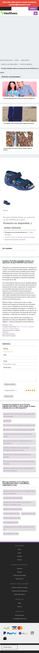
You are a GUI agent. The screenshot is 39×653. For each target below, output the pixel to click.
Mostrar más (8, 396)
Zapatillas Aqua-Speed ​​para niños (12, 498)
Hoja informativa (19, 615)
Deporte (19, 559)
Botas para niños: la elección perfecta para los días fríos (18, 429)
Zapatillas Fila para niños (28, 513)
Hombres (19, 556)
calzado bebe (7, 421)
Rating (5, 349)
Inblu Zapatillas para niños (10, 522)
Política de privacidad (20, 575)
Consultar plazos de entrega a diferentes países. (20, 237)
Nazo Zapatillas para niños (10, 533)
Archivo (19, 606)
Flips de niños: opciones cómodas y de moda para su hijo (19, 425)
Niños (19, 549)
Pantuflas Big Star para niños (11, 513)
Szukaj (33, 8)
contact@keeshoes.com (19, 5)
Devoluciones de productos (19, 591)
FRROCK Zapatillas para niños (11, 518)
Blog (19, 603)
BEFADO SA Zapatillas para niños (12, 509)
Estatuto (19, 572)
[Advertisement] (19, 37)
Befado (5, 210)
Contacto (19, 568)
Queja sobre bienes (19, 594)
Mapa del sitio (19, 579)
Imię (4, 355)
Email (5, 361)
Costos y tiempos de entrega (20, 587)
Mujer (19, 553)
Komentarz (7, 367)
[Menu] (36, 13)
